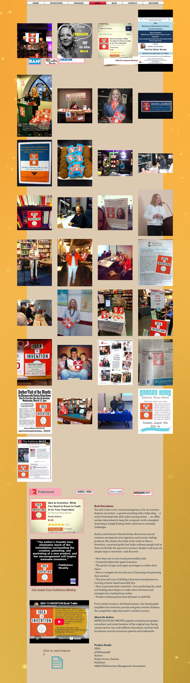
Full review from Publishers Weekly (54, 590)
